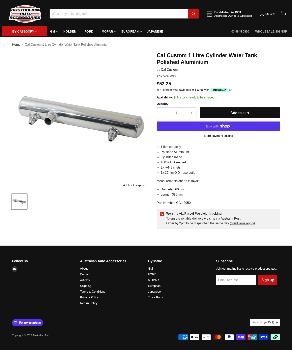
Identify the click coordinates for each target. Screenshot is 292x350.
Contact (85, 274)
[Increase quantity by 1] (191, 112)
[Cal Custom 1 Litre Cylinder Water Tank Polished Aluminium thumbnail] (19, 201)
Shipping (85, 285)
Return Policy (89, 303)
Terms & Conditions (92, 291)
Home (16, 44)
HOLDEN (70, 31)
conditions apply (242, 223)
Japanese (155, 31)
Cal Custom (169, 69)
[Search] (193, 13)
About (84, 268)
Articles (85, 280)
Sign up (267, 280)
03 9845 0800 (240, 31)
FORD (89, 31)
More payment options (218, 135)
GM (53, 31)
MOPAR (108, 31)
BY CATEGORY (23, 31)
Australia (263, 322)
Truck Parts (155, 297)
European (130, 31)
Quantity (162, 103)
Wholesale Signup (271, 31)
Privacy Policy (89, 297)
